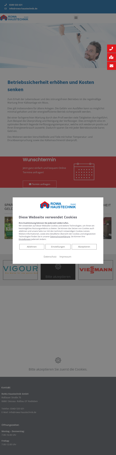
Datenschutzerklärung (60, 236)
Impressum (65, 256)
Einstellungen (58, 246)
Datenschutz (50, 256)
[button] (111, 49)
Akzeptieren (84, 246)
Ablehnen (32, 246)
